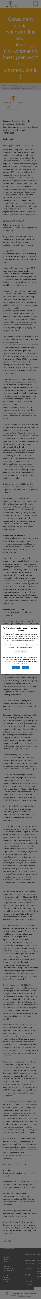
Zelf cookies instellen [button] (20, 651)
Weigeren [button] (25, 668)
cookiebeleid (8, 661)
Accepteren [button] (16, 668)
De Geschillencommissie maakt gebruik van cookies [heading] (20, 629)
